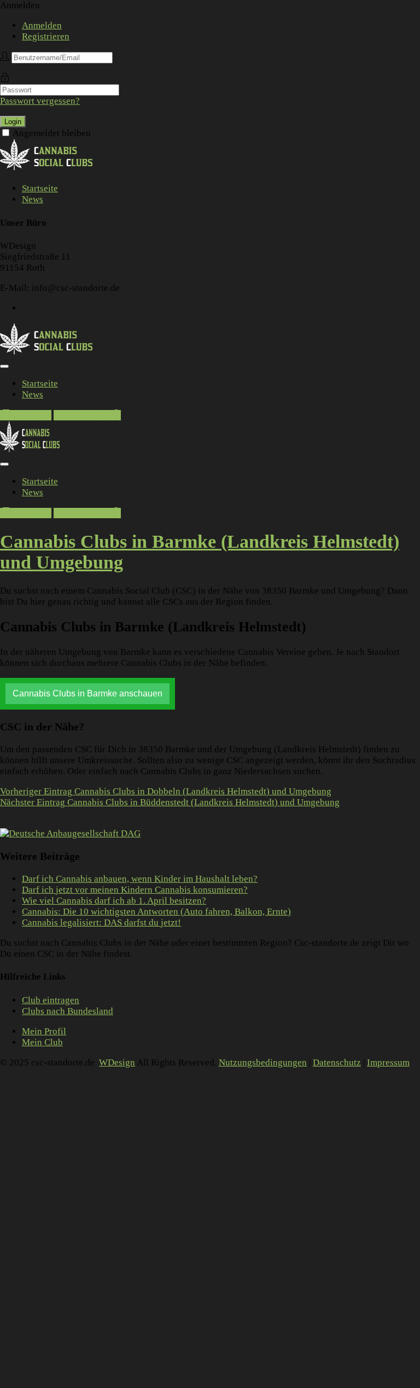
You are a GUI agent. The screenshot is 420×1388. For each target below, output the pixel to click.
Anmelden (42, 25)
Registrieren (45, 36)
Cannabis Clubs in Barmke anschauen (87, 693)
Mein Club (42, 1042)
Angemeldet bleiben (52, 133)
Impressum (388, 1062)
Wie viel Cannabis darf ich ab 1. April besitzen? (114, 900)
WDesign (117, 1062)
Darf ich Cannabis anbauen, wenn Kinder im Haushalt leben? (140, 879)
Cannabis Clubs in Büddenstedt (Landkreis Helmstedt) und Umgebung (170, 802)
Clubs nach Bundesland (67, 1011)
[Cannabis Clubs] (52, 168)
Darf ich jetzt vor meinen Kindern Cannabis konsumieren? (135, 890)
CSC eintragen (83, 415)
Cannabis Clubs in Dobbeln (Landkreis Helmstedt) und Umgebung (165, 791)
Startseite (40, 188)
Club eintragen (50, 1000)
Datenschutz (337, 1062)
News (32, 199)
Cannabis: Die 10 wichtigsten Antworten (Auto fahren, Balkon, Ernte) (156, 911)
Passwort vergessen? (40, 101)
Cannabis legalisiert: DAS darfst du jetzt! (101, 922)
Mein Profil (44, 1031)
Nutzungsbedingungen (263, 1062)
